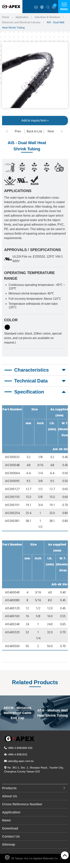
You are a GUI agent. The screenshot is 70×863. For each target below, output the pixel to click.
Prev (18, 131)
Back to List (34, 131)
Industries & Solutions (47, 17)
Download (10, 828)
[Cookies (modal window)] (7, 857)
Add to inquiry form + (35, 120)
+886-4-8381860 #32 (19, 747)
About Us (9, 796)
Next (51, 131)
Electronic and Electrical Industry (21, 22)
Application (21, 17)
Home (5, 17)
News (6, 820)
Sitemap (8, 844)
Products (9, 788)
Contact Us (11, 836)
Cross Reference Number (22, 804)
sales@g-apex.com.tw (20, 760)
